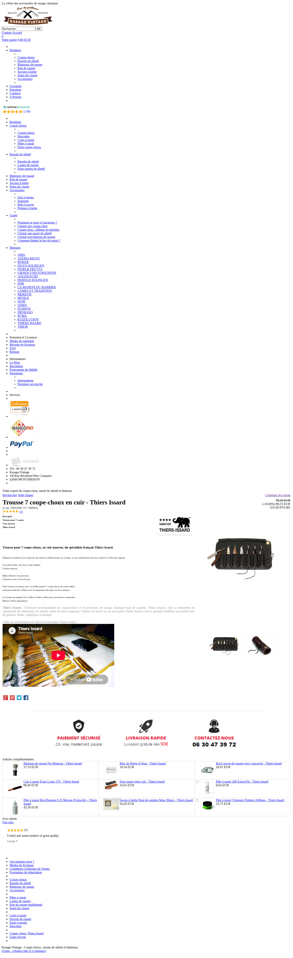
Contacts (15, 93)
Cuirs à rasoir (26, 140)
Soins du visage (27, 75)
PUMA (22, 316)
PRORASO (25, 312)
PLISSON (24, 308)
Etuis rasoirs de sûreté (31, 168)
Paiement (15, 89)
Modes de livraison (21, 865)
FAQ (13, 348)
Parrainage (16, 373)
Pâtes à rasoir (26, 143)
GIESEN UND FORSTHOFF (37, 272)
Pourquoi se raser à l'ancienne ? (37, 222)
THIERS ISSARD (29, 323)
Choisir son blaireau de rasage (36, 237)
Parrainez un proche (30, 384)
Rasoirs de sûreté (28, 61)
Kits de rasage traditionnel (26, 904)
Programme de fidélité (23, 369)
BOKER (23, 262)
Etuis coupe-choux (29, 147)
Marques (15, 247)
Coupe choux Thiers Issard (26, 933)
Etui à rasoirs (26, 197)
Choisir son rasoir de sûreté (35, 233)
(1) (21, 511)
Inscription (16, 366)
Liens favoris (18, 937)
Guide (13, 215)
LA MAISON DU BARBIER (37, 287)
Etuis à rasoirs (18, 922)
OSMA (22, 305)
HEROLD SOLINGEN (33, 280)
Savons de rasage (20, 919)
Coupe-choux (26, 57)
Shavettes (23, 136)
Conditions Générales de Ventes (30, 868)
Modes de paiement (22, 341)
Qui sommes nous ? (22, 861)
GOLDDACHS (28, 276)
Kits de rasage (26, 68)
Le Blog (15, 362)
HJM (21, 283)
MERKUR (24, 294)
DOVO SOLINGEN (31, 265)
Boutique (15, 50)
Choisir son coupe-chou (32, 226)
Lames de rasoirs (28, 165)
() (27, 111)
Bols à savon (26, 204)
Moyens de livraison (22, 344)
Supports (23, 201)
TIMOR (23, 326)
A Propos (15, 97)
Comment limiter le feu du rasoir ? (39, 240)
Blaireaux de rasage (30, 64)
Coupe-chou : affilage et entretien (38, 229)
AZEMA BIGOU (29, 258)
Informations (25, 380)
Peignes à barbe (27, 208)
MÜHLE (23, 298)
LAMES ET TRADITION (35, 290)
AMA (21, 255)
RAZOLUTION (28, 319)
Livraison (16, 86)
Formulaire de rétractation (26, 872)
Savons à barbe (27, 71)
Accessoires (25, 79)
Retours (14, 351)
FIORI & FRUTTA (30, 269)
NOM (21, 301)
